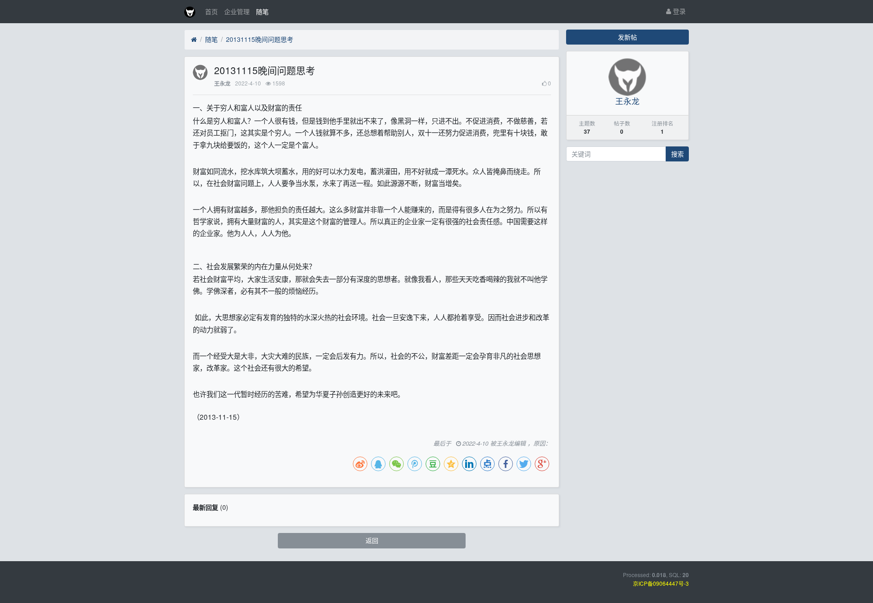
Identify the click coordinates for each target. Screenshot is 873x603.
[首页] (194, 40)
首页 (211, 11)
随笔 (262, 11)
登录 (678, 10)
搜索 (677, 153)
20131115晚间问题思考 (259, 39)
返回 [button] (372, 540)
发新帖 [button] (627, 36)
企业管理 (237, 11)
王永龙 (222, 83)
